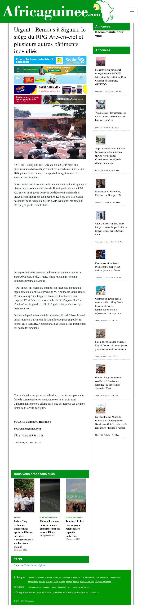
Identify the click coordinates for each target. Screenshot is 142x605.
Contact (48, 592)
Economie (40, 577)
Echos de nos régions (34, 565)
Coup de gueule (101, 577)
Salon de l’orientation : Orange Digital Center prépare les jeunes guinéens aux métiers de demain (111, 345)
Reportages (33, 581)
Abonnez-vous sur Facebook (54, 587)
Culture (49, 581)
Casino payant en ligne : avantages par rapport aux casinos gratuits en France (107, 266)
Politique (66, 577)
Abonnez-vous (35, 587)
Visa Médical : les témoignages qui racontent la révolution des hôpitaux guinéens (110, 116)
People (69, 581)
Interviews (89, 577)
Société (31, 577)
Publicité (40, 592)
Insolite (76, 581)
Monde (81, 577)
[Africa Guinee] (57, 11)
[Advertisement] (50, 240)
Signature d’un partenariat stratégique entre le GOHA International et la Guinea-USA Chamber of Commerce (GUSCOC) (110, 77)
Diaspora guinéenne (103, 581)
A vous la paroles (87, 581)
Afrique (74, 577)
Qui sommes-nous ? (90, 592)
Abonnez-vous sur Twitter (78, 587)
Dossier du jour (115, 577)
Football (42, 581)
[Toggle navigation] (132, 11)
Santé (56, 581)
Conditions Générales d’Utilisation (67, 592)
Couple (62, 581)
